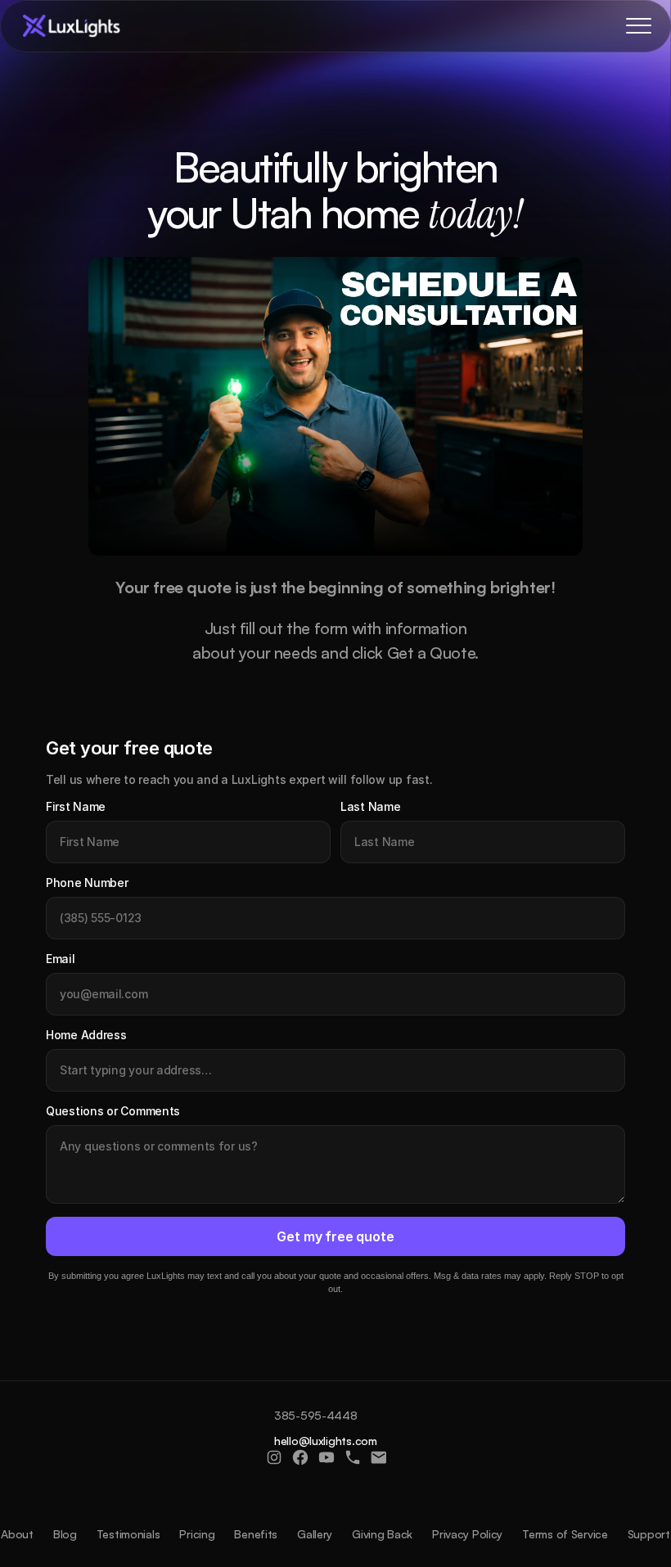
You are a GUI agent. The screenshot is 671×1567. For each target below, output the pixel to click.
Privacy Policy (467, 1534)
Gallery (314, 1534)
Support (649, 1534)
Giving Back (382, 1534)
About (17, 1534)
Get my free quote (335, 1236)
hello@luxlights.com (325, 1441)
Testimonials (128, 1534)
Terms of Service (565, 1534)
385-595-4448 (316, 1415)
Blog (65, 1534)
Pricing (196, 1534)
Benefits (255, 1534)
